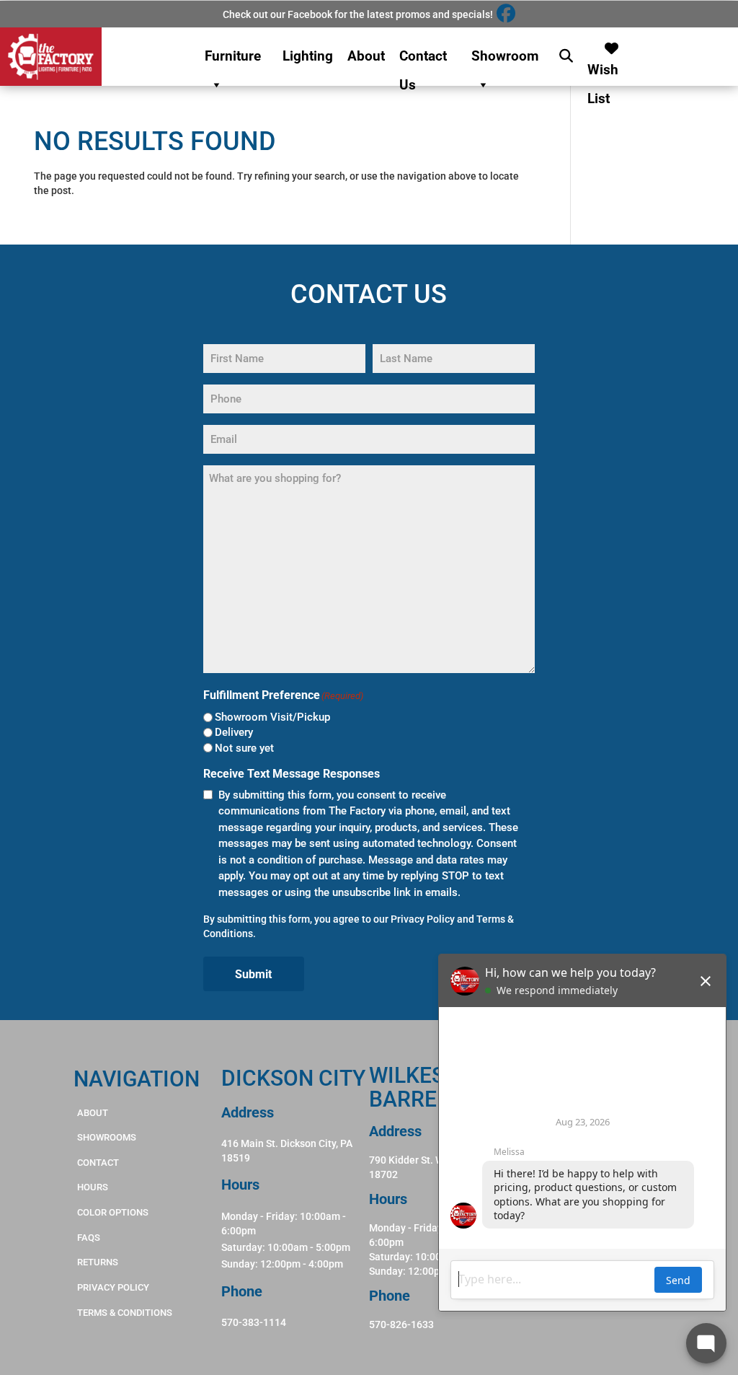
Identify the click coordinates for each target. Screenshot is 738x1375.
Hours (92, 1187)
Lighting (308, 56)
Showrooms (106, 1137)
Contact (98, 1162)
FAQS (88, 1237)
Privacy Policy (423, 919)
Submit (253, 974)
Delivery (234, 732)
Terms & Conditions (124, 1312)
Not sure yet (244, 748)
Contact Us (423, 59)
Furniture (233, 56)
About (366, 56)
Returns (97, 1262)
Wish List (602, 66)
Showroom (504, 56)
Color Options (112, 1212)
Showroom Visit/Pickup (272, 717)
